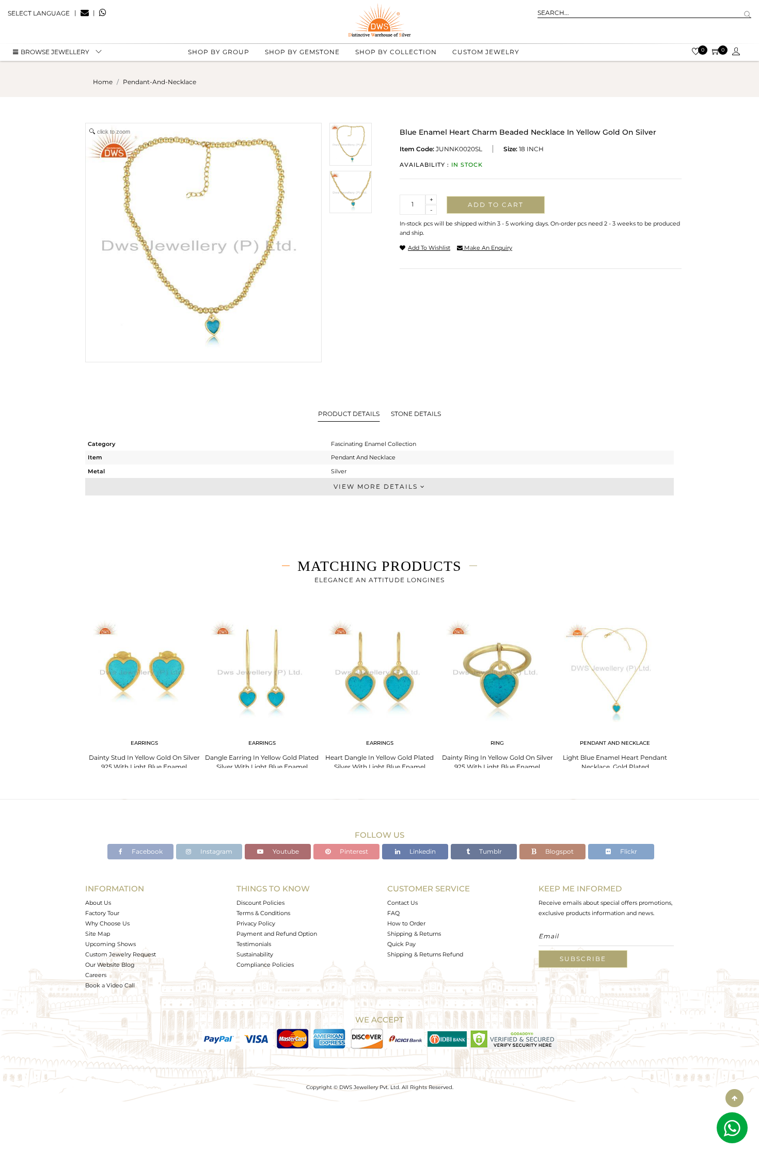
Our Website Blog (110, 964)
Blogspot (559, 851)
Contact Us (402, 902)
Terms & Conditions (263, 913)
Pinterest (353, 851)
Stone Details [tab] (416, 414)
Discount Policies (260, 902)
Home (103, 82)
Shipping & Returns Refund (425, 954)
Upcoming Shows (110, 944)
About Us (98, 902)
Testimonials (253, 944)
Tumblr (490, 851)
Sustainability (254, 954)
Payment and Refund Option (276, 933)
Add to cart (496, 205)
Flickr (628, 851)
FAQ (393, 913)
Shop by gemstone (302, 52)
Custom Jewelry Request (120, 954)
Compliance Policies (265, 964)
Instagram (215, 851)
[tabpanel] (144, 692)
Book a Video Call (110, 985)
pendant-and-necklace (159, 82)
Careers (95, 975)
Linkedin (422, 851)
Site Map (97, 933)
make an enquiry (487, 247)
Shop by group (218, 52)
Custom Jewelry (485, 52)
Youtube (285, 851)
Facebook (146, 851)
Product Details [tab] (349, 414)
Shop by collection (396, 52)
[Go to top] (734, 1098)
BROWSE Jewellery (55, 52)
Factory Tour (102, 913)
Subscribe (583, 959)
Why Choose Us (107, 923)
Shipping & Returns (414, 933)
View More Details (377, 486)
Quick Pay (401, 944)
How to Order (406, 923)
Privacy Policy (255, 923)
